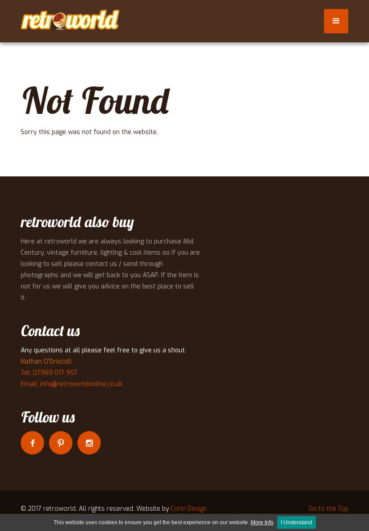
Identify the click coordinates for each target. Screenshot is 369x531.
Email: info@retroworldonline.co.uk (71, 384)
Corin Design (189, 508)
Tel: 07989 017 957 (49, 373)
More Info (262, 522)
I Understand (296, 522)
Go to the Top (328, 508)
